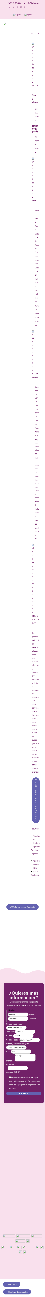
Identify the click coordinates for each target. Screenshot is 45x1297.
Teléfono (10, 1031)
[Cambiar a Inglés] (28, 15)
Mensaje (10, 1061)
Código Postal (13, 1040)
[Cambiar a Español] (17, 15)
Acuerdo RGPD (13, 1072)
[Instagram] (13, 7)
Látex (35, 85)
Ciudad (9, 1036)
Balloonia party (35, 128)
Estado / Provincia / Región (18, 1044)
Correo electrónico (14, 1024)
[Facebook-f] (24, 7)
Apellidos (32, 1018)
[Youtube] (17, 7)
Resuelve (10, 1064)
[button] (35, 7)
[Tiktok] (9, 7)
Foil (34, 200)
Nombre (31, 1014)
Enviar (23, 1093)
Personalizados (35, 619)
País (8, 1051)
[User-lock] (28, 7)
